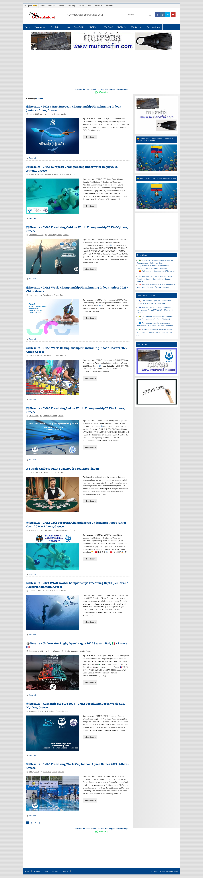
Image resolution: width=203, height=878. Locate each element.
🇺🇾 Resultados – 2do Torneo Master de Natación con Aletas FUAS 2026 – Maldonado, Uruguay (155, 310)
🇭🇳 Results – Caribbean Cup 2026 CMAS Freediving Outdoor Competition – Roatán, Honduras (154, 279)
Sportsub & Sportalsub (170, 871)
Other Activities (153, 27)
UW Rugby (122, 27)
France (50, 651)
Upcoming (71, 6)
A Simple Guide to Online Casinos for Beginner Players (63, 468)
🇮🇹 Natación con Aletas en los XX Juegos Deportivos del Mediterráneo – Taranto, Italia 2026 (154, 332)
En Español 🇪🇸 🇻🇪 (30, 6)
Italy (62, 651)
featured (32, 158)
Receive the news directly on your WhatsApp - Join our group (101, 89)
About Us (51, 6)
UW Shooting (136, 27)
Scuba (67, 27)
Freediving (55, 27)
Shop (89, 6)
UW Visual (108, 27)
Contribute (109, 6)
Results (81, 6)
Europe (55, 871)
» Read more (90, 137)
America (37, 871)
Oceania (65, 871)
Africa (27, 871)
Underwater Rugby (67, 174)
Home (42, 6)
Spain (73, 651)
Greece (56, 114)
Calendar (61, 6)
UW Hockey (95, 27)
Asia (46, 871)
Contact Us (98, 6)
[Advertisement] (101, 68)
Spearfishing (79, 27)
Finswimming (41, 27)
